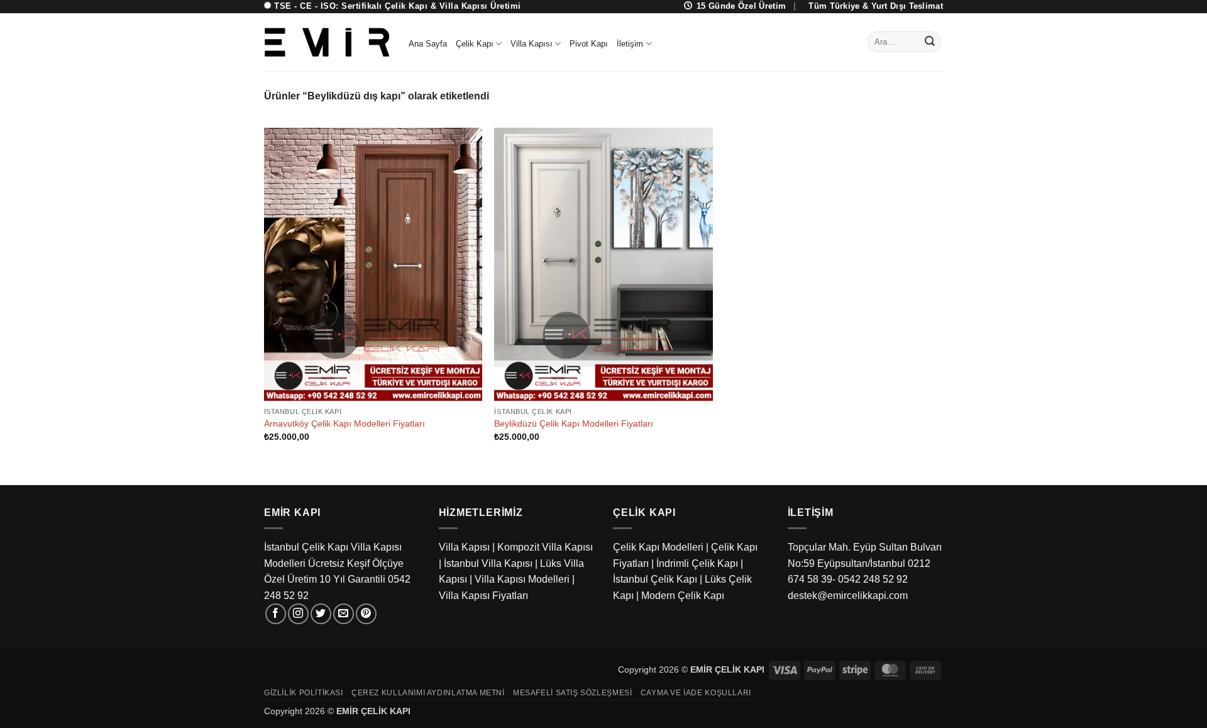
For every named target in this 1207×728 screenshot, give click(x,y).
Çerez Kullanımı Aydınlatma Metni (428, 692)
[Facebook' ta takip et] (275, 613)
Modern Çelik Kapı (682, 595)
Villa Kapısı (531, 43)
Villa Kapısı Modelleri (522, 579)
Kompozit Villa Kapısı (545, 547)
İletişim (630, 43)
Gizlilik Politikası (303, 692)
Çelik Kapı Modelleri (658, 547)
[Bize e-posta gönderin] (343, 613)
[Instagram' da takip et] (298, 613)
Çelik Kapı (474, 43)
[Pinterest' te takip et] (366, 613)
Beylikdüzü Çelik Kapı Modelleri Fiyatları (573, 423)
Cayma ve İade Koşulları (696, 692)
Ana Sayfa (428, 43)
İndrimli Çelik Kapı (697, 563)
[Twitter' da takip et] (321, 613)
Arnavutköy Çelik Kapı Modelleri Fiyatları (344, 423)
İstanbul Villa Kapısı (488, 563)
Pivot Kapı (589, 43)
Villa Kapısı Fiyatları (483, 595)
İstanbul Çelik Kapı (655, 579)
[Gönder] (929, 42)
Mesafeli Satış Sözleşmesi (572, 692)
